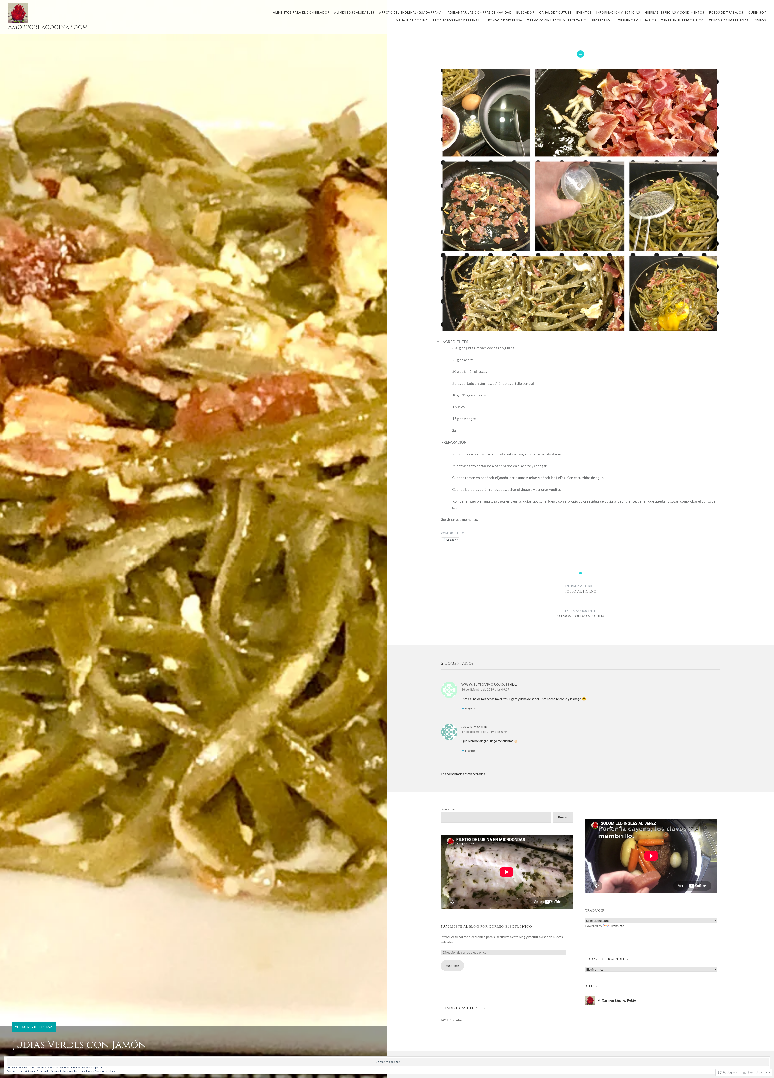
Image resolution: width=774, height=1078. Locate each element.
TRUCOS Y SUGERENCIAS (729, 20)
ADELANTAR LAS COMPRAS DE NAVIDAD (480, 12)
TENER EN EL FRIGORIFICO (682, 20)
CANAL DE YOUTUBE (555, 12)
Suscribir (452, 965)
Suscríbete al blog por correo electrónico (486, 926)
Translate (617, 926)
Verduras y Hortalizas (34, 1027)
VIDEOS (760, 20)
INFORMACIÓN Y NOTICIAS (618, 12)
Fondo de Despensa (505, 20)
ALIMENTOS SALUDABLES (354, 12)
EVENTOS (584, 12)
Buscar (563, 817)
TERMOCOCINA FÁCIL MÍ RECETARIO (557, 20)
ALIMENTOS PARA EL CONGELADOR (301, 12)
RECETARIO (600, 20)
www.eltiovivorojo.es (485, 684)
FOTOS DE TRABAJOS (726, 12)
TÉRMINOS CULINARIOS (637, 20)
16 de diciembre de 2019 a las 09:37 (485, 689)
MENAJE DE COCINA (412, 20)
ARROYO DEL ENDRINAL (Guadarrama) (411, 12)
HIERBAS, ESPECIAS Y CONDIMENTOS (674, 12)
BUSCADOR (525, 12)
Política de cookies (105, 1071)
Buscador (448, 809)
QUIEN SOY (757, 12)
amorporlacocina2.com (48, 27)
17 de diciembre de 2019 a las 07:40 (485, 731)
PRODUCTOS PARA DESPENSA (456, 20)
